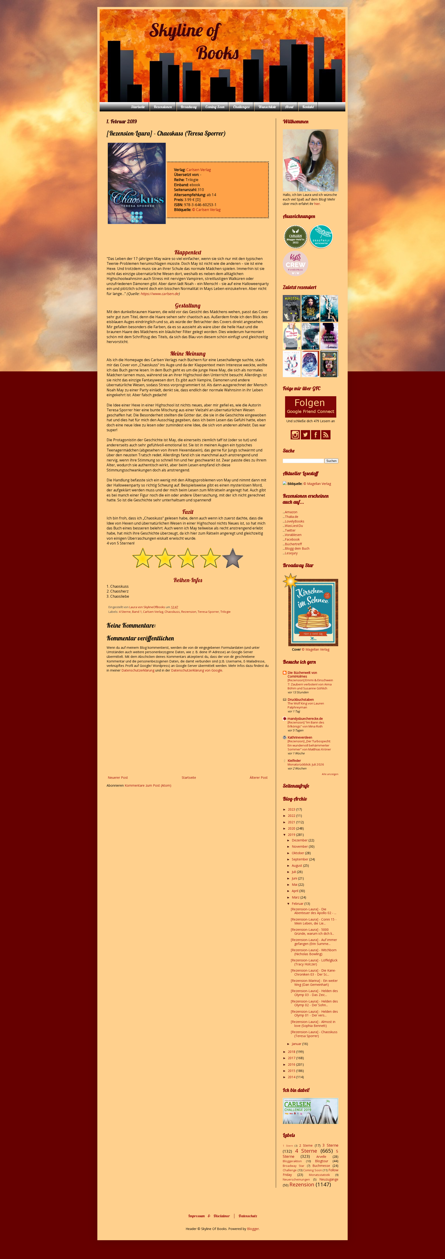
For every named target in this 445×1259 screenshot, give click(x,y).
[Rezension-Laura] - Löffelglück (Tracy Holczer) (314, 962)
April (295, 891)
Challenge (290, 1170)
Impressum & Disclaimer (209, 1216)
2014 (292, 1077)
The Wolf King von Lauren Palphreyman (306, 705)
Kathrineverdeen (300, 737)
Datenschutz (247, 1216)
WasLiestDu (294, 525)
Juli (294, 872)
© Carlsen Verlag (206, 209)
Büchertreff (293, 544)
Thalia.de (291, 516)
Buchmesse (321, 1165)
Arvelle (321, 1156)
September (300, 859)
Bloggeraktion (292, 1161)
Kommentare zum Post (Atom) (148, 785)
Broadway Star (293, 1166)
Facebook (292, 539)
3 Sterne (330, 1145)
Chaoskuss (172, 612)
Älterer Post (259, 777)
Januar (297, 1044)
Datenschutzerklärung (138, 670)
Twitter (290, 530)
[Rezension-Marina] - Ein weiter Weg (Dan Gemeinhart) (314, 982)
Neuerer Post (118, 777)
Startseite (138, 106)
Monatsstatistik (319, 1175)
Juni (295, 878)
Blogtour (321, 1161)
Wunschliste (267, 106)
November (300, 846)
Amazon (291, 512)
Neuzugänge (328, 1179)
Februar (298, 903)
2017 (292, 1058)
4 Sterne (125, 612)
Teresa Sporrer (208, 612)
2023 (292, 809)
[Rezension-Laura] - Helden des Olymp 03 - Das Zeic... (314, 993)
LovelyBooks (294, 521)
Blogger (253, 1229)
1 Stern (288, 1145)
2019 (292, 834)
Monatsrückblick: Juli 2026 (306, 764)
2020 (292, 828)
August (297, 865)
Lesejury (291, 553)
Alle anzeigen (330, 774)
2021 (292, 822)
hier (317, 203)
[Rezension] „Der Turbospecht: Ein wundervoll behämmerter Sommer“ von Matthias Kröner (309, 745)
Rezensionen (163, 106)
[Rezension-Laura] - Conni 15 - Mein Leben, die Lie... (314, 921)
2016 (292, 1064)
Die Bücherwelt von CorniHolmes (302, 674)
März (296, 897)
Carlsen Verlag (198, 169)
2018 (292, 1051)
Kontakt (308, 106)
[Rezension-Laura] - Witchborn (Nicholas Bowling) (314, 952)
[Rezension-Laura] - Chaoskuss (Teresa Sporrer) (314, 1034)
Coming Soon (214, 106)
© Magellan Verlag (317, 483)
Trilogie (225, 612)
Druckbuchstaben (301, 699)
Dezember (300, 840)
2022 (292, 815)
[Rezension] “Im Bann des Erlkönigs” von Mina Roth (306, 724)
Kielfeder (294, 760)
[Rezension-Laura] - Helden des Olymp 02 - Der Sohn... (314, 1003)
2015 (292, 1070)
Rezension (188, 612)
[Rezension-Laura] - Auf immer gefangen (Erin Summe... (314, 942)
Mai (295, 884)
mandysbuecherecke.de (305, 718)
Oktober (298, 853)
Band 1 (137, 612)
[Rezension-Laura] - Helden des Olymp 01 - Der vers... (314, 1013)
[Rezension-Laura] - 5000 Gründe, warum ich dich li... (312, 931)
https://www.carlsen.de (159, 293)
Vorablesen (293, 534)
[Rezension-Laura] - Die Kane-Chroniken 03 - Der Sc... (313, 972)
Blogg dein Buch (297, 548)
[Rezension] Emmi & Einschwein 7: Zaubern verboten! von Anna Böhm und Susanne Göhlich (310, 684)
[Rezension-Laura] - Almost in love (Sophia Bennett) (313, 1023)
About (289, 106)
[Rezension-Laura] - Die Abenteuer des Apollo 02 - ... (313, 911)
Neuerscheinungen (296, 1179)
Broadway (189, 106)
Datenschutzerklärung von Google (196, 670)
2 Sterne (306, 1145)
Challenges (241, 106)
